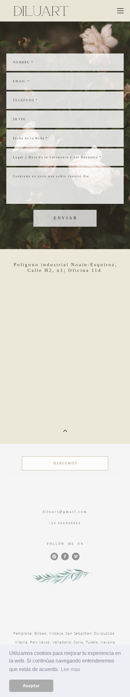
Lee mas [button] (70, 669)
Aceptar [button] (31, 685)
